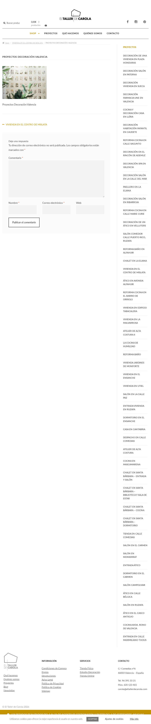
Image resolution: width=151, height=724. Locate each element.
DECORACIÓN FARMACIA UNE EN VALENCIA (133, 98)
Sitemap (46, 691)
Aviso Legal (47, 680)
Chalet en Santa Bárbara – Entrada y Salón (134, 476)
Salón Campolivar (134, 585)
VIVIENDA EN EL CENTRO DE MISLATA (27, 43)
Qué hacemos (70, 34)
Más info (134, 719)
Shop (33, 34)
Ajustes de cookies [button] (114, 719)
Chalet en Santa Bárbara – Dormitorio (133, 522)
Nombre (14, 203)
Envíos (45, 672)
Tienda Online (87, 676)
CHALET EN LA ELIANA (135, 261)
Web (78, 203)
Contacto (113, 34)
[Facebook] (127, 22)
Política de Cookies (51, 687)
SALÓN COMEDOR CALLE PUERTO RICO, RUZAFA (134, 237)
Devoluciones (49, 676)
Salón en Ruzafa (133, 605)
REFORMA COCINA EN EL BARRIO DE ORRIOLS (134, 296)
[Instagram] (136, 22)
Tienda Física (86, 668)
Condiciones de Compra (54, 668)
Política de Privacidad (53, 683)
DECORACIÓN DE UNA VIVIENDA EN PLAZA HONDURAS (135, 59)
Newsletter (9, 690)
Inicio (7, 43)
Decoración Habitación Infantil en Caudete (135, 128)
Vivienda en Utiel (133, 386)
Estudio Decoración (90, 672)
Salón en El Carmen (135, 545)
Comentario (16, 158)
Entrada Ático (131, 565)
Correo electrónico (53, 203)
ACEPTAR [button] (92, 719)
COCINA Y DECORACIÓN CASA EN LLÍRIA (133, 113)
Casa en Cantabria (134, 429)
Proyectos (51, 34)
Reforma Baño (132, 354)
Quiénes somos (92, 34)
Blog (6, 687)
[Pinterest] (145, 22)
